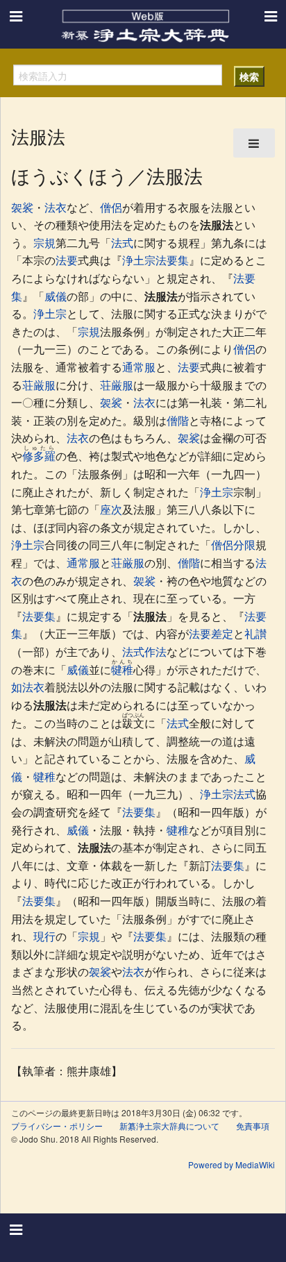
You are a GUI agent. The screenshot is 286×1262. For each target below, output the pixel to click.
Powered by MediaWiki (231, 1164)
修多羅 (39, 456)
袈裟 (22, 207)
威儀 (55, 296)
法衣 (55, 207)
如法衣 (27, 687)
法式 (122, 243)
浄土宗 (50, 313)
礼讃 (255, 633)
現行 (44, 936)
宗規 (44, 243)
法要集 (39, 616)
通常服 (138, 367)
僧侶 (111, 207)
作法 (155, 651)
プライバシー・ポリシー (57, 1125)
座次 (111, 509)
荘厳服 (39, 385)
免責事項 (252, 1125)
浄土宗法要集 (155, 260)
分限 (244, 545)
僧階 (178, 420)
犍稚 (122, 670)
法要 (67, 260)
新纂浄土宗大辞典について (169, 1125)
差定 (222, 633)
